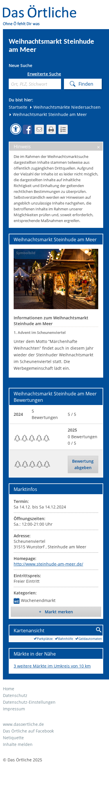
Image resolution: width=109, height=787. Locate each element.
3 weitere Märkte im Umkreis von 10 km (52, 666)
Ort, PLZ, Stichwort (11, 75)
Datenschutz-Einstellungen (29, 702)
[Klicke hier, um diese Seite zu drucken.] (51, 129)
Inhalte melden (18, 744)
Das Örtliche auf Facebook (28, 731)
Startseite (18, 107)
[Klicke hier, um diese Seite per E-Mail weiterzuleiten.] (39, 129)
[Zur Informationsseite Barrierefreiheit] (15, 129)
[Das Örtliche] (42, 9)
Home (8, 688)
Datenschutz (15, 695)
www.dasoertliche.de (23, 724)
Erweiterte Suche (44, 74)
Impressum (14, 709)
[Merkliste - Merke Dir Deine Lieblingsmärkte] (63, 129)
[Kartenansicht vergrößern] (99, 630)
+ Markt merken (56, 612)
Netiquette (13, 737)
